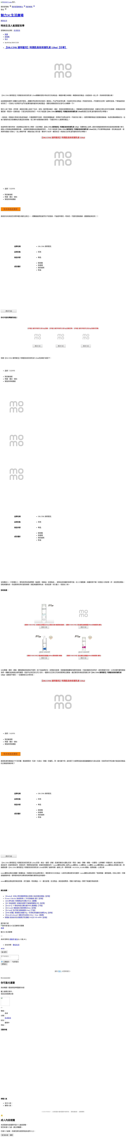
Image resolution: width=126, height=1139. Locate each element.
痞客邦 (11, 939)
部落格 (7, 37)
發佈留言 (4, 964)
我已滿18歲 (5, 1135)
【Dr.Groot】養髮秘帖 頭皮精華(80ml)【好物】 (21, 908)
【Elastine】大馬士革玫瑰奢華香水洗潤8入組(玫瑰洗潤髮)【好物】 (28, 896)
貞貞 (2, 928)
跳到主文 (4, 21)
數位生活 (16, 945)
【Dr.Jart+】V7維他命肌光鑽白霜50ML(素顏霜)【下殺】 (24, 905)
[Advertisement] (63, 1062)
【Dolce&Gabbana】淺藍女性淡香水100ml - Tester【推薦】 (25, 915)
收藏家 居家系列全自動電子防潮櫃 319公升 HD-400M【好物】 (26, 917)
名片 (6, 39)
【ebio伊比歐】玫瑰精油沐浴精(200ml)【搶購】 (21, 901)
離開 (11, 1135)
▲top (2, 948)
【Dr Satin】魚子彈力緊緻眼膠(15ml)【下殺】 (20, 910)
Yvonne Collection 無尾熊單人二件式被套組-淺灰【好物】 (24, 898)
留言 (16, 939)
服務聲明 (81, 1111)
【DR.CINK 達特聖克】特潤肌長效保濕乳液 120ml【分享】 (36, 47)
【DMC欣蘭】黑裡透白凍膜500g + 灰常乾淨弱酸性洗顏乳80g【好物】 (29, 913)
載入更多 (4, 952)
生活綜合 (17, 30)
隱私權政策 (74, 1111)
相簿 (6, 34)
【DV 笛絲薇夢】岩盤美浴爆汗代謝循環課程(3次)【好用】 (25, 903)
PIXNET (48, 1111)
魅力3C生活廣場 (12, 15)
